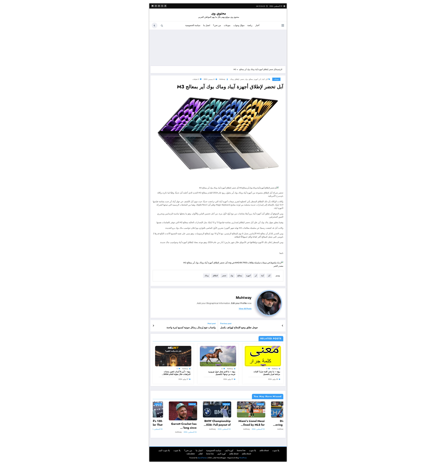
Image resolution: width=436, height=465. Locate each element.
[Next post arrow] (153, 326)
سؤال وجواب (238, 25)
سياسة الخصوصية (192, 25)
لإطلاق (237, 79)
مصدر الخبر (278, 265)
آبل (267, 79)
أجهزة (256, 79)
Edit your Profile (239, 303)
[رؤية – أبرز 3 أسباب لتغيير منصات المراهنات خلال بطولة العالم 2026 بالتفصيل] (173, 356)
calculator (191, 450)
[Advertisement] (218, 48)
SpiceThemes (202, 455)
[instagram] (155, 6)
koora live (241, 447)
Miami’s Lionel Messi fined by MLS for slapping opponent (172, 423)
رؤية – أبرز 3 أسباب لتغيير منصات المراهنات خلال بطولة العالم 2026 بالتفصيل (177, 373)
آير (260, 79)
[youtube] (152, 6)
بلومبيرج (279, 195)
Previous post (225, 323)
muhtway (222, 79)
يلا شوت (275, 447)
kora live (210, 450)
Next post (212, 323)
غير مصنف (181, 404)
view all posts (245, 309)
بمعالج (251, 79)
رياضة (249, 25)
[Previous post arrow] (282, 326)
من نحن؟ (217, 25)
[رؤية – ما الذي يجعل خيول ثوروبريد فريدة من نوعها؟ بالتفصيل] (218, 356)
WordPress (243, 455)
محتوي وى (218, 13)
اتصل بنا (206, 25)
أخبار (257, 25)
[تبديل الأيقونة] (282, 25)
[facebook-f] (165, 6)
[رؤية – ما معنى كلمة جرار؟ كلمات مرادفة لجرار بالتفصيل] (263, 356)
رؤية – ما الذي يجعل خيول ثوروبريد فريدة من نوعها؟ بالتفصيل (221, 372)
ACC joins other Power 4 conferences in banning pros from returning (274, 423)
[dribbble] (159, 6)
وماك (232, 79)
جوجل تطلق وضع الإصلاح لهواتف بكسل (239, 327)
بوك (246, 79)
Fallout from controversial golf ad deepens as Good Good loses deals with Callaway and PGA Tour (240, 423)
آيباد (263, 79)
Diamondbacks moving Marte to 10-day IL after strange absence (207, 423)
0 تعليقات (195, 79)
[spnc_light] (154, 25)
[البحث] (162, 26)
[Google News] (233, 262)
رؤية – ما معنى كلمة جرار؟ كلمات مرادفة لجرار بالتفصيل (267, 372)
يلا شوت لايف (164, 447)
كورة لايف (229, 447)
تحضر (242, 79)
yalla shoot (264, 447)
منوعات (227, 25)
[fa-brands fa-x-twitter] (162, 6)
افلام (201, 450)
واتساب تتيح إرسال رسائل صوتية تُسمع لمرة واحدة (191, 327)
